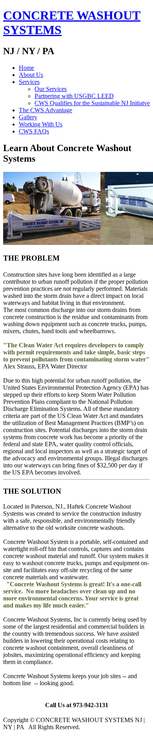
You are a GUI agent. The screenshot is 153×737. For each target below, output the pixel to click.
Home (26, 67)
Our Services (51, 89)
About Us (31, 74)
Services (29, 81)
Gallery (28, 117)
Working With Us (40, 124)
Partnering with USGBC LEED (74, 96)
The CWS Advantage (45, 110)
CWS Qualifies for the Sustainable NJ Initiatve (92, 103)
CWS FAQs (34, 131)
